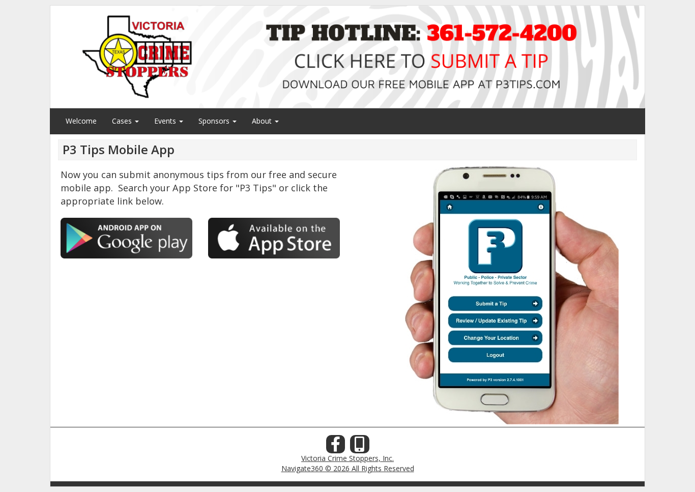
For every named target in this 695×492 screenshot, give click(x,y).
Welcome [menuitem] (81, 121)
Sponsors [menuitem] (214, 121)
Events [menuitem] (166, 121)
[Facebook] (335, 447)
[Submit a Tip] (347, 56)
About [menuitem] (263, 121)
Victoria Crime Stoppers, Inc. (347, 458)
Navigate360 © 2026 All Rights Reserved (347, 468)
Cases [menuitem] (123, 121)
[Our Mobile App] (359, 447)
